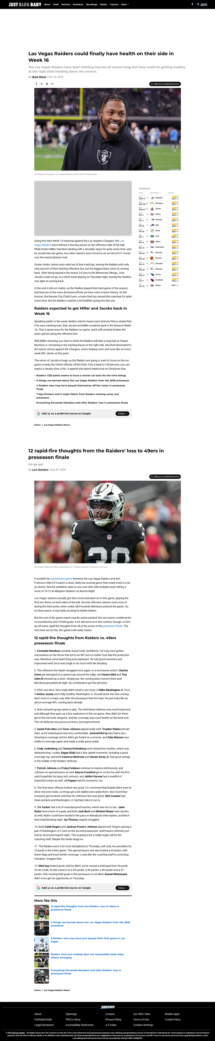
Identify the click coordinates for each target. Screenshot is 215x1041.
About (38, 1014)
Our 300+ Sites (141, 1014)
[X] (198, 4)
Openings (71, 1014)
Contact (110, 1014)
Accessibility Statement (80, 1024)
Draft (56, 4)
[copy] (52, 84)
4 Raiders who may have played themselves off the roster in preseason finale (80, 387)
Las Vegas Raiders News (57, 425)
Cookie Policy (173, 1019)
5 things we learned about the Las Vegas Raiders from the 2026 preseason (82, 380)
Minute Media (18, 1033)
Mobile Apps (172, 1014)
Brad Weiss (39, 76)
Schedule (78, 4)
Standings (91, 4)
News (47, 4)
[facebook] (192, 4)
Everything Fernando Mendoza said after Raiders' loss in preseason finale (82, 402)
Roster (103, 4)
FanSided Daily (43, 1019)
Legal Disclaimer (44, 1024)
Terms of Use (141, 1019)
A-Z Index (111, 1024)
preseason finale (112, 626)
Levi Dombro (40, 469)
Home (37, 425)
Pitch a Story (73, 1019)
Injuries (114, 4)
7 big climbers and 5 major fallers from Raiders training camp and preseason (77, 396)
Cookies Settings (143, 1024)
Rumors (66, 4)
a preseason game (61, 578)
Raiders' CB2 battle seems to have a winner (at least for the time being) (81, 375)
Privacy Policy (113, 1019)
